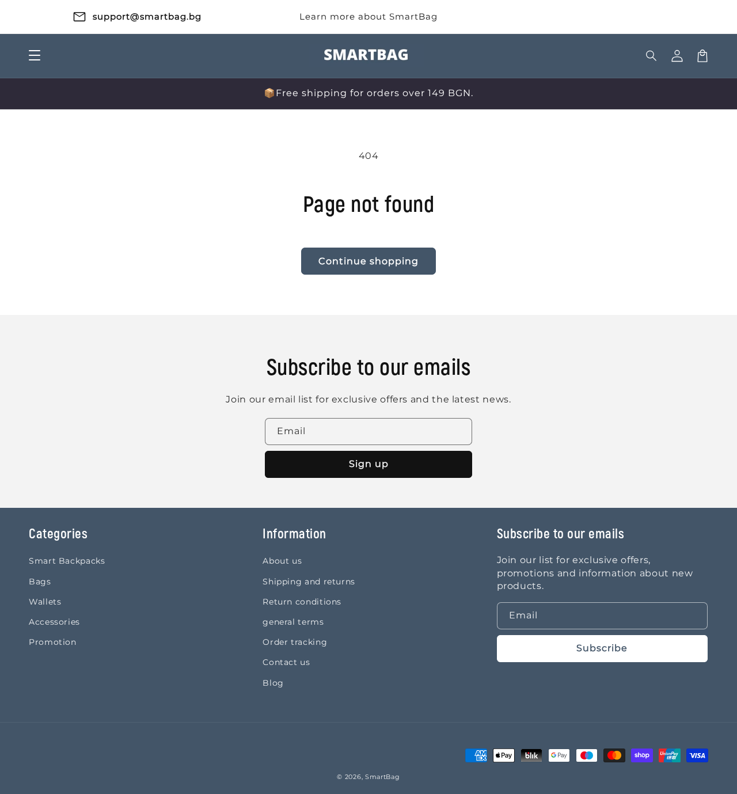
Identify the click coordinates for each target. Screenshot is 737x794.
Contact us (286, 662)
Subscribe (602, 648)
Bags (40, 581)
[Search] (651, 56)
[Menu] (34, 56)
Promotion (53, 642)
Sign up (369, 463)
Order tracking (295, 642)
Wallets (45, 602)
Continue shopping (368, 261)
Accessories (54, 622)
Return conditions (302, 602)
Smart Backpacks (67, 561)
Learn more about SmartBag (368, 16)
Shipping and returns (309, 581)
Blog (273, 683)
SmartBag (382, 777)
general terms (293, 622)
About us (282, 561)
